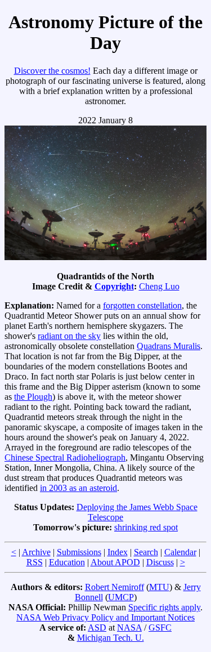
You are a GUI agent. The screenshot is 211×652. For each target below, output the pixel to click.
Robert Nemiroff (114, 587)
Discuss (160, 562)
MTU (159, 587)
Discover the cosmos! (52, 70)
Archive (36, 552)
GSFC (160, 627)
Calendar (180, 552)
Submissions (79, 552)
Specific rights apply (164, 607)
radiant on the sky (69, 336)
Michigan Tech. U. (110, 637)
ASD (97, 627)
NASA (129, 627)
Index (117, 552)
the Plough (33, 396)
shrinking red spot (146, 527)
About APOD (115, 562)
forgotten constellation (142, 305)
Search (146, 552)
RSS (34, 562)
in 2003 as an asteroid (78, 488)
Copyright (114, 286)
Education (67, 562)
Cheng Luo (159, 286)
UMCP (121, 597)
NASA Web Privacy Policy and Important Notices (105, 617)
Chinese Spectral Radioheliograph (65, 457)
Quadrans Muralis (168, 346)
